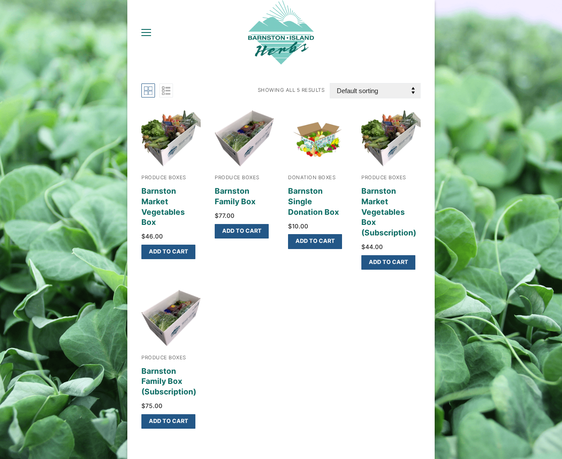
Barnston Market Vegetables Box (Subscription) (388, 211)
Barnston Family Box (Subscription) (168, 381)
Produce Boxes (163, 177)
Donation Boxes (311, 177)
